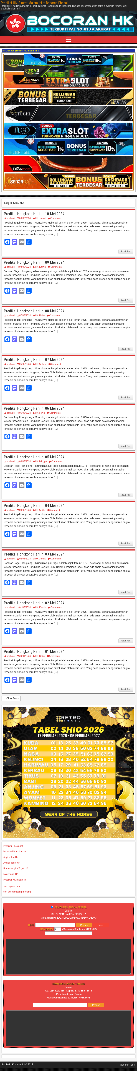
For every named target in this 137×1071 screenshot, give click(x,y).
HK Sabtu (40, 510)
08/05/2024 (25, 267)
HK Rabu (40, 315)
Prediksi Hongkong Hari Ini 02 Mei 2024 (34, 603)
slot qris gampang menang (17, 891)
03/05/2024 (25, 510)
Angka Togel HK (11, 862)
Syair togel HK (10, 874)
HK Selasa (40, 364)
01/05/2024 (25, 607)
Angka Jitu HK (10, 857)
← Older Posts (11, 698)
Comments (56, 218)
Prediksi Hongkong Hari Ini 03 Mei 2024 (34, 554)
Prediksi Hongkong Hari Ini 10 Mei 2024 (34, 214)
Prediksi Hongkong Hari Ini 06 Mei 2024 (34, 408)
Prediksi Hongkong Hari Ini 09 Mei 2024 (34, 262)
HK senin (40, 412)
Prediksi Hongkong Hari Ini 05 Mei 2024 (34, 457)
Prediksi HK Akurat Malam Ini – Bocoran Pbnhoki (35, 3)
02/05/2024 (25, 558)
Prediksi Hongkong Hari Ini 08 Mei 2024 (34, 311)
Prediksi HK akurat (13, 846)
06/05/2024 (25, 364)
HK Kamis (40, 267)
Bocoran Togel (127, 1064)
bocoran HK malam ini (14, 851)
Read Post (125, 251)
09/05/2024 (25, 218)
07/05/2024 (25, 315)
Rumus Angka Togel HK (15, 868)
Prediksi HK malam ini (14, 879)
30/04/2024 (25, 656)
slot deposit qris (11, 886)
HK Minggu (41, 461)
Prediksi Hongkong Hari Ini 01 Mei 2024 (34, 651)
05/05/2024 (25, 412)
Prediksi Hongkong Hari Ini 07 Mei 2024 (34, 359)
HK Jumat (40, 218)
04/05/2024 (25, 461)
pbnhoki (11, 218)
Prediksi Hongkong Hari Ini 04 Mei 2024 (34, 505)
